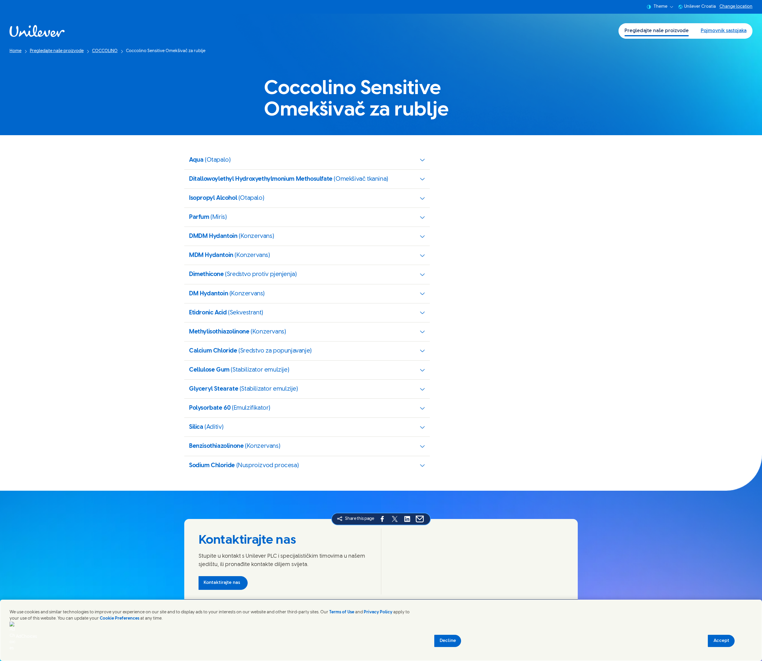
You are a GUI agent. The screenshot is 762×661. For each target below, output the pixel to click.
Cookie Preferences (119, 618)
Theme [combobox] (660, 6)
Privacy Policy (378, 612)
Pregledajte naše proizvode (656, 30)
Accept (721, 640)
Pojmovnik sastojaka (724, 30)
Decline (448, 640)
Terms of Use (341, 612)
